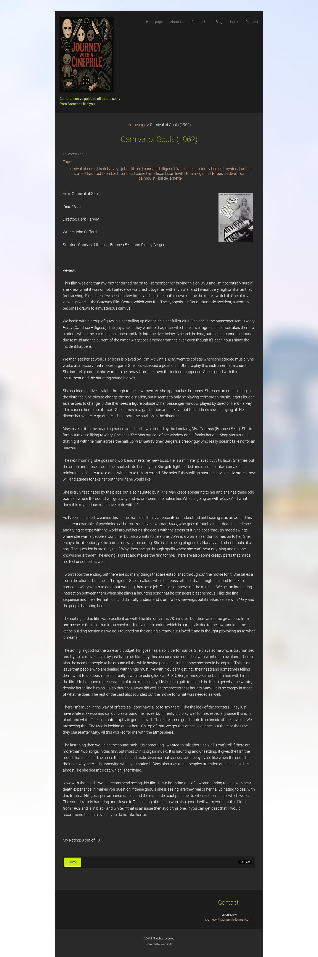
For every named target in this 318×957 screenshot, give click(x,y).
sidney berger (210, 169)
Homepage (136, 125)
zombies (126, 173)
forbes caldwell (225, 173)
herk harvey (109, 169)
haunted (94, 173)
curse (140, 173)
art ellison (156, 173)
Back (72, 862)
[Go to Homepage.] (91, 56)
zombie (110, 173)
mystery (231, 169)
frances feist (186, 169)
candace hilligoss (158, 169)
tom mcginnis (197, 173)
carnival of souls (82, 169)
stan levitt (175, 173)
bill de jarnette (170, 178)
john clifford (131, 169)
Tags (67, 162)
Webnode (166, 944)
